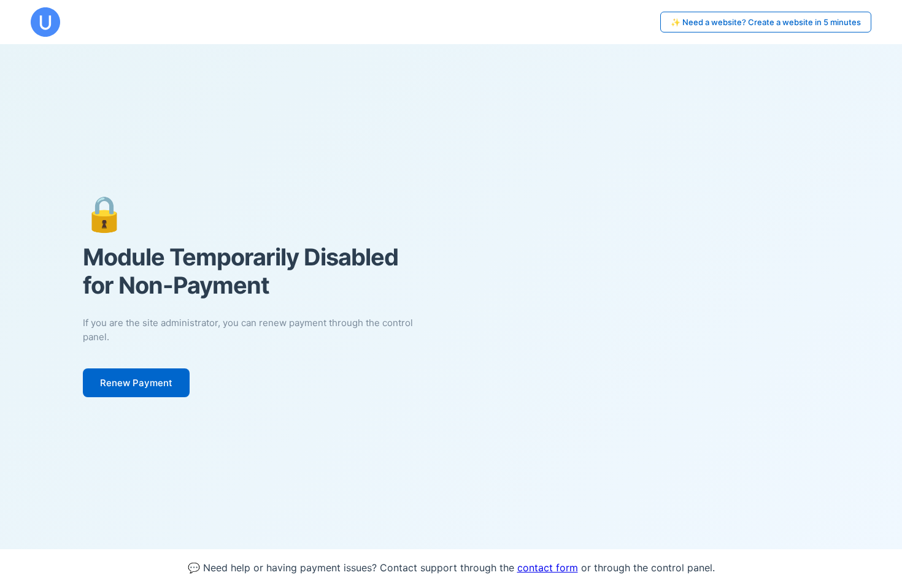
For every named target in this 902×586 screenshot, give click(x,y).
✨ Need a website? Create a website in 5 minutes (766, 22)
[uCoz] (45, 22)
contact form (547, 567)
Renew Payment (136, 383)
